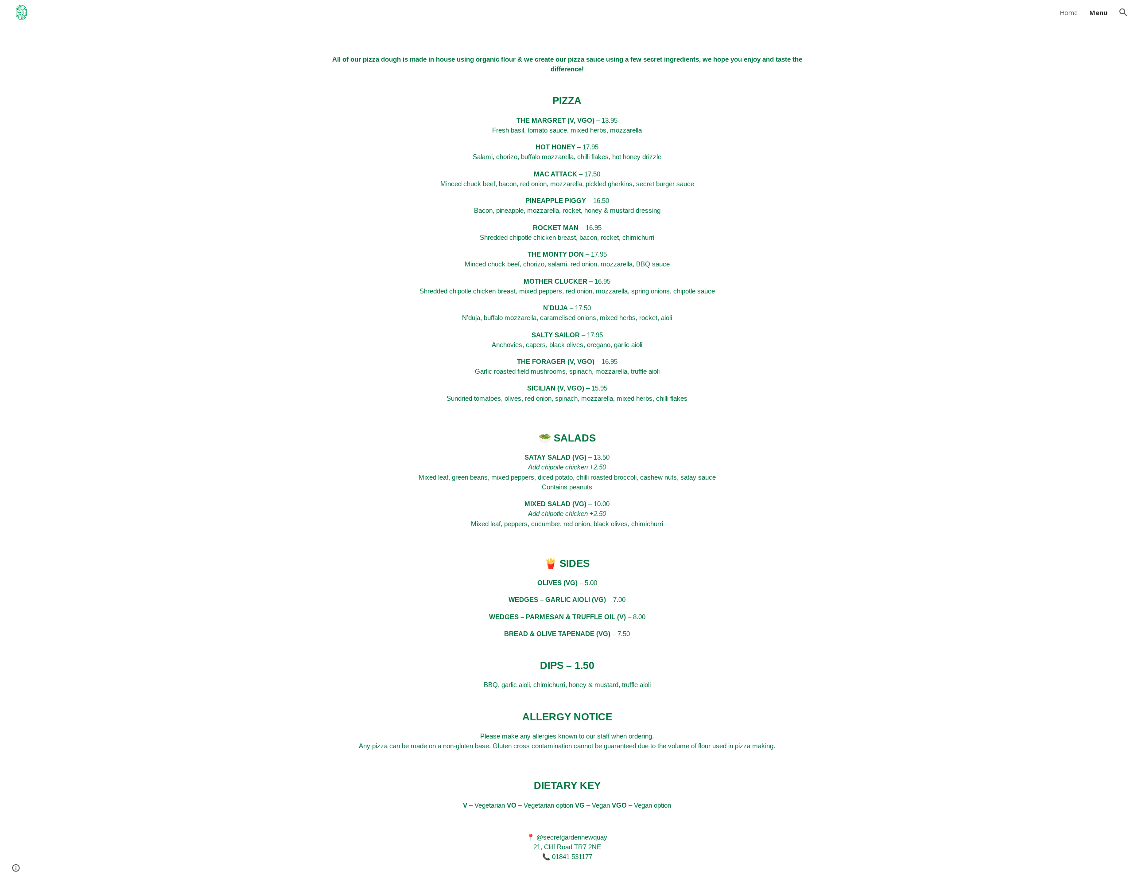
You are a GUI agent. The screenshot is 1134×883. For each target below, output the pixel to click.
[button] (1123, 12)
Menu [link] (1098, 12)
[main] (567, 453)
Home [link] (1069, 12)
